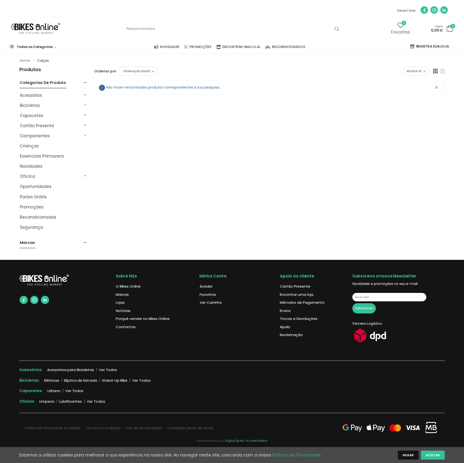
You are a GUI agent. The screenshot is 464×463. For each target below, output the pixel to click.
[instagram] (434, 10)
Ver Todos (108, 369)
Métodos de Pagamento (302, 302)
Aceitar (433, 455)
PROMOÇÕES (200, 46)
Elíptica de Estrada (80, 380)
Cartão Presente (37, 125)
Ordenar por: (105, 71)
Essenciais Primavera (42, 156)
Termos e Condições (103, 428)
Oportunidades (35, 186)
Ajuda (285, 326)
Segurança (31, 227)
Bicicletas (30, 105)
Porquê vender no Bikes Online (143, 318)
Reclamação (291, 334)
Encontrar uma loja (296, 294)
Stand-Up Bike (114, 380)
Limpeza (46, 401)
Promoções (32, 207)
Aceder (206, 286)
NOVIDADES (170, 46)
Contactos (126, 326)
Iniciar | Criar (406, 10)
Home (25, 60)
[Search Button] (336, 28)
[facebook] (424, 10)
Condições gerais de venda (190, 428)
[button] (435, 71)
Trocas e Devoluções (299, 318)
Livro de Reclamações (143, 428)
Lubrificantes (70, 401)
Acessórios (31, 95)
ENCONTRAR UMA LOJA (241, 46)
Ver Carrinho (211, 302)
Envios (285, 310)
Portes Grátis (33, 197)
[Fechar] (437, 87)
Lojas (120, 302)
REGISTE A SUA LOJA (432, 46)
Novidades (31, 166)
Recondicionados (38, 217)
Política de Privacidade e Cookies (52, 428)
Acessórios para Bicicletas (70, 369)
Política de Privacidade (296, 455)
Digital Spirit (234, 440)
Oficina (27, 176)
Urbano (53, 390)
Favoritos (208, 294)
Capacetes (31, 115)
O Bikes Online (128, 286)
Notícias (123, 310)
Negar (408, 455)
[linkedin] (444, 10)
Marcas (122, 294)
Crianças (29, 146)
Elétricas (51, 380)
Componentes (35, 135)
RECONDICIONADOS (288, 46)
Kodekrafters (257, 440)
